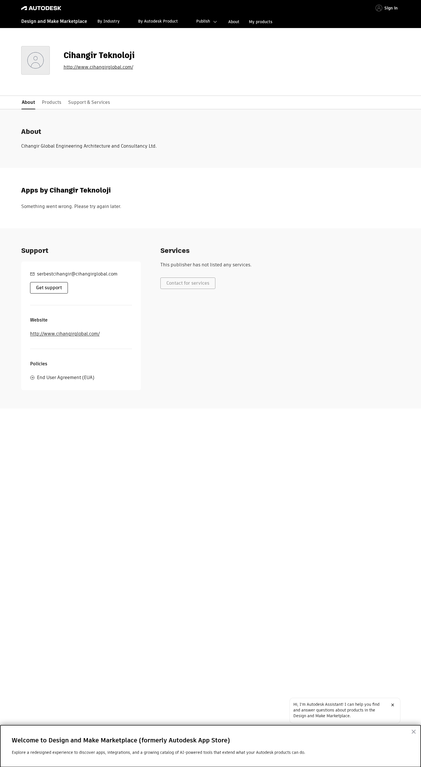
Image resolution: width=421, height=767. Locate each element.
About (233, 22)
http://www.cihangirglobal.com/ (98, 67)
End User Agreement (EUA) (65, 377)
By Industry (108, 21)
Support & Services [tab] (89, 102)
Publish (203, 21)
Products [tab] (51, 102)
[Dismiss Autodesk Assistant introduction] (392, 704)
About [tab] (28, 102)
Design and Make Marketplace (54, 21)
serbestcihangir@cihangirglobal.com (77, 274)
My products (260, 22)
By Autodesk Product (158, 21)
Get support (49, 287)
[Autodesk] (41, 8)
